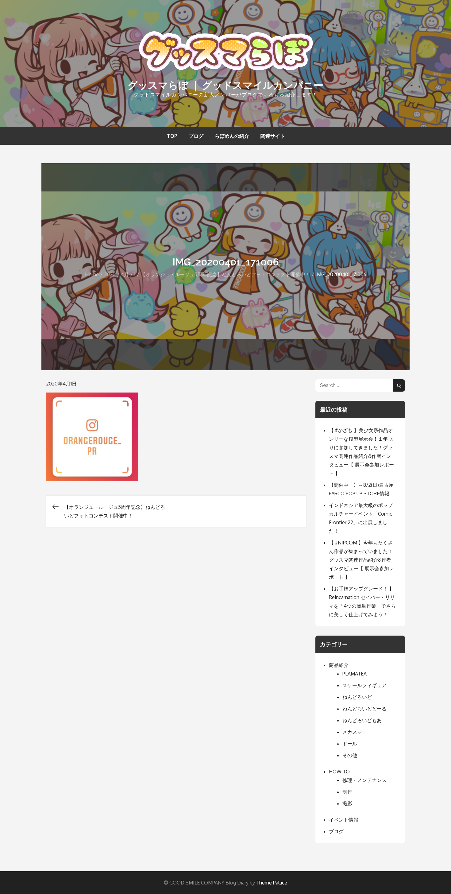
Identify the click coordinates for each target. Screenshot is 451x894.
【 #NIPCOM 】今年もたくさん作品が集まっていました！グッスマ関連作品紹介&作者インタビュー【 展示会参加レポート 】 (361, 560)
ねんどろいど (357, 697)
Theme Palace (271, 883)
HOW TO (339, 771)
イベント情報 (343, 820)
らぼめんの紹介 (232, 136)
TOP (172, 136)
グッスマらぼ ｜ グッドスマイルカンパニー (225, 85)
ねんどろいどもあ (362, 720)
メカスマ (352, 732)
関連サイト (272, 136)
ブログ (196, 136)
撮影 (347, 803)
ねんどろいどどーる (364, 709)
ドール (349, 744)
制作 (347, 792)
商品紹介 (339, 665)
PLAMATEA (354, 674)
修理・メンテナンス (364, 780)
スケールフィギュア (364, 685)
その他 (349, 755)
